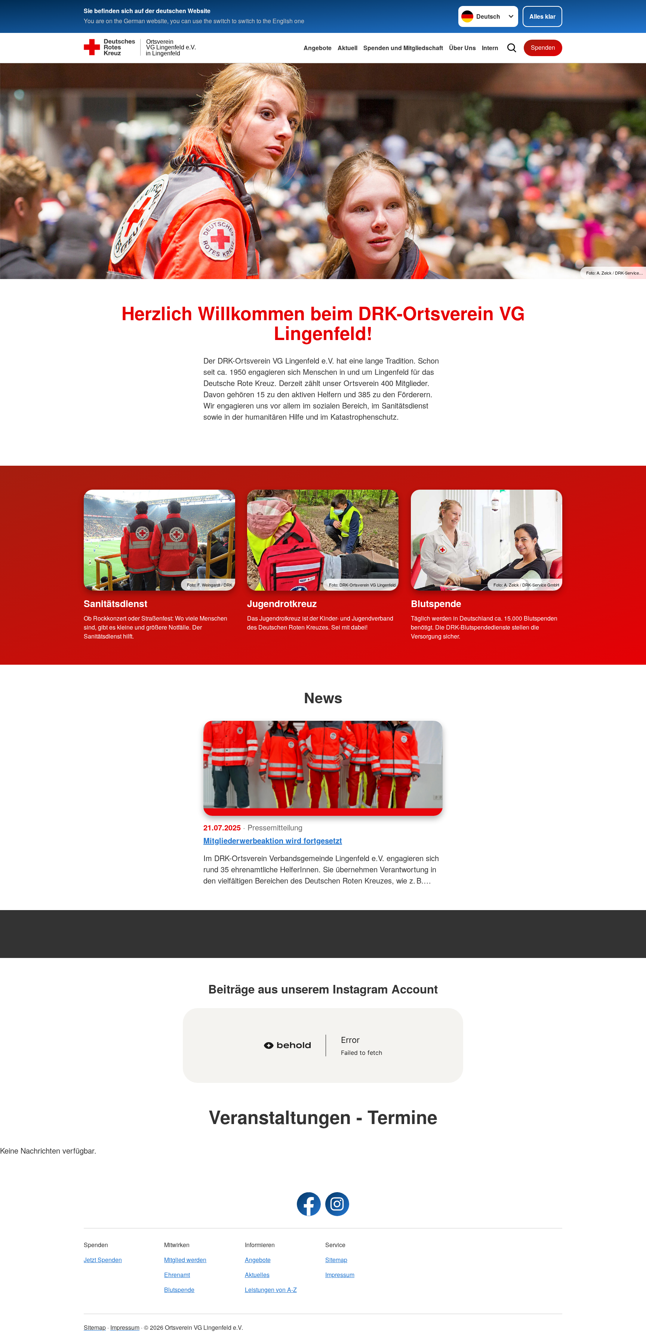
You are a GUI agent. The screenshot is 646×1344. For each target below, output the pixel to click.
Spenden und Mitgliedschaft (403, 47)
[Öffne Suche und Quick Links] (512, 48)
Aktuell (347, 47)
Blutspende (436, 603)
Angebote (318, 47)
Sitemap (336, 1259)
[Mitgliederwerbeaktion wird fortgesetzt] (323, 768)
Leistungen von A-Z (271, 1289)
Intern (490, 47)
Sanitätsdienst (115, 603)
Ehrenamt (177, 1274)
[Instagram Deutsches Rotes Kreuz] (337, 1204)
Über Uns (462, 47)
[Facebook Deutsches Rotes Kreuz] (309, 1204)
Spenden (543, 47)
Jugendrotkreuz (282, 603)
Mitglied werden (185, 1259)
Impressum (339, 1274)
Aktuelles (257, 1274)
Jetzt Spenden (103, 1259)
